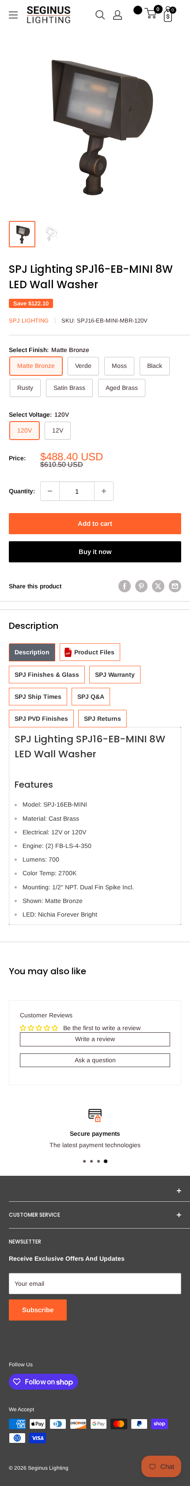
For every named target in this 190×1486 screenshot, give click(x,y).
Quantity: (22, 491)
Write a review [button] (95, 1038)
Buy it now (95, 551)
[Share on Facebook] (124, 586)
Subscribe (37, 1310)
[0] (150, 15)
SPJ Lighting (29, 320)
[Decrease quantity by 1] (50, 491)
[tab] (32, 652)
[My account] (117, 15)
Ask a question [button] (95, 1060)
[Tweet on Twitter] (158, 586)
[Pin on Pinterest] (141, 586)
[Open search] (100, 15)
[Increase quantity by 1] (104, 491)
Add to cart (95, 523)
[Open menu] (13, 14)
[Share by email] (175, 586)
